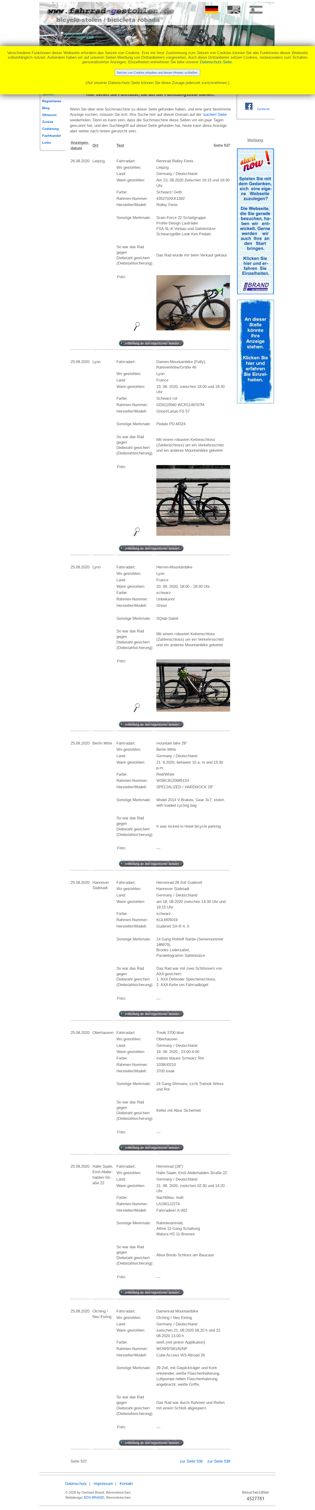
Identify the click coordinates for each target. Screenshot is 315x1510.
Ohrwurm (49, 115)
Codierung (50, 129)
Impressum (103, 1483)
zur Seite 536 (192, 1461)
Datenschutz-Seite (216, 62)
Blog (46, 108)
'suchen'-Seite (215, 114)
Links (46, 142)
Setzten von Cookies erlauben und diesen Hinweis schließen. (157, 72)
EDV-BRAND (94, 1497)
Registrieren (51, 101)
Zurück (47, 122)
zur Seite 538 (218, 1461)
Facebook (263, 109)
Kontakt (126, 1483)
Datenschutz (76, 1483)
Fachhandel (51, 135)
